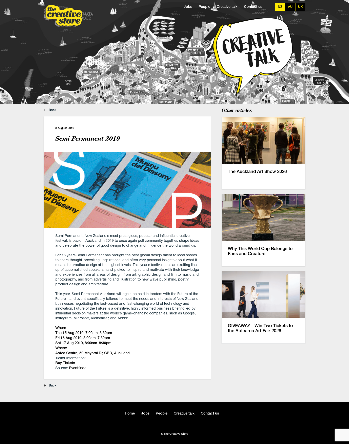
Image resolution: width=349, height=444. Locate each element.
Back (52, 110)
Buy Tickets (65, 363)
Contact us (253, 6)
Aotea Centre (66, 353)
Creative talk (227, 6)
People (204, 6)
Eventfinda (77, 367)
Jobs (188, 6)
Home (130, 413)
